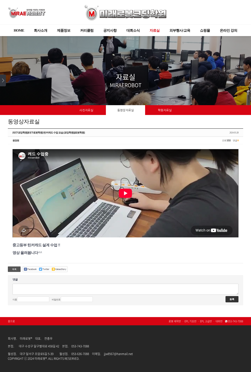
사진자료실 (86, 110)
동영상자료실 (125, 110)
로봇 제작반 (175, 321)
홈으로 (11, 321)
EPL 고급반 (206, 321)
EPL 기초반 (190, 321)
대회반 (219, 321)
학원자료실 (165, 110)
